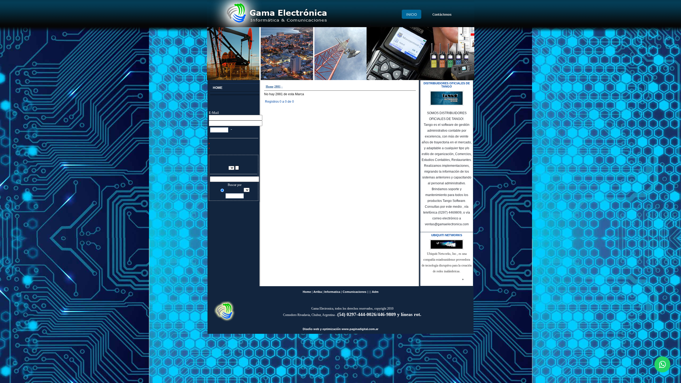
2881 (277, 86)
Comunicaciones (354, 291)
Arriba (317, 291)
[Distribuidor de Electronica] (234, 93)
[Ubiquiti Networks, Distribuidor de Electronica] (466, 280)
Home (269, 86)
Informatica (332, 291)
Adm (375, 291)
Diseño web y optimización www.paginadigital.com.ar (340, 329)
